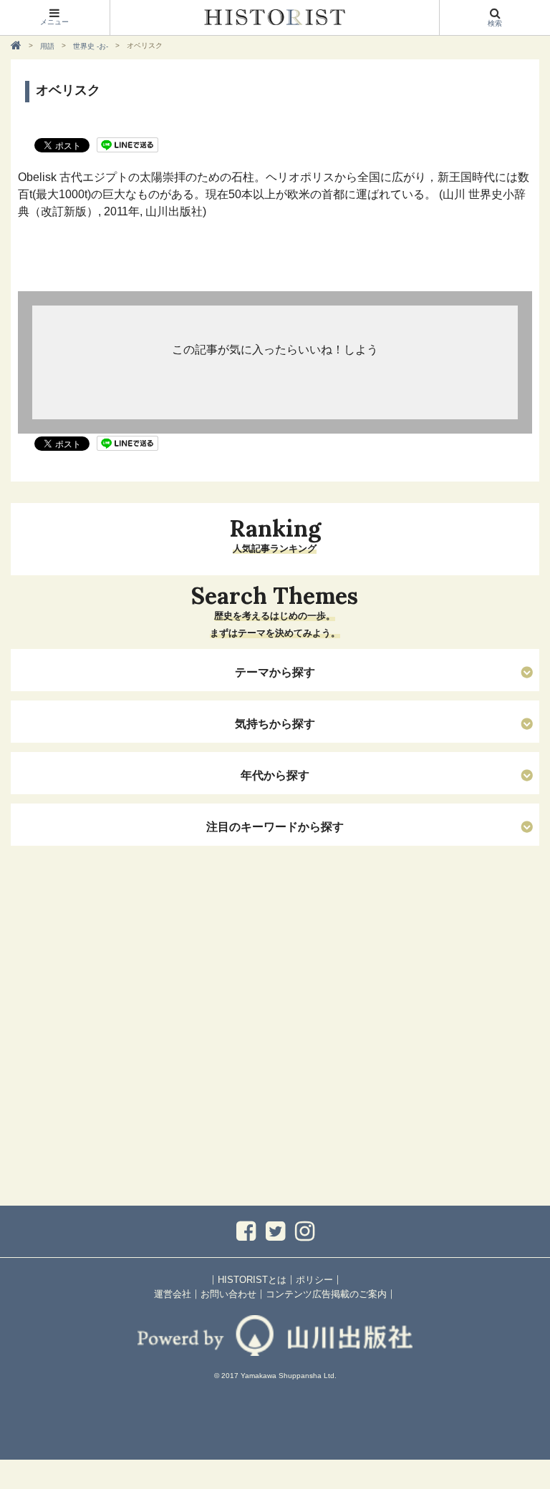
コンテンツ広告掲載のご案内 (326, 1294)
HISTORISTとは (252, 1279)
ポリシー (314, 1279)
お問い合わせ (228, 1294)
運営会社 (172, 1294)
